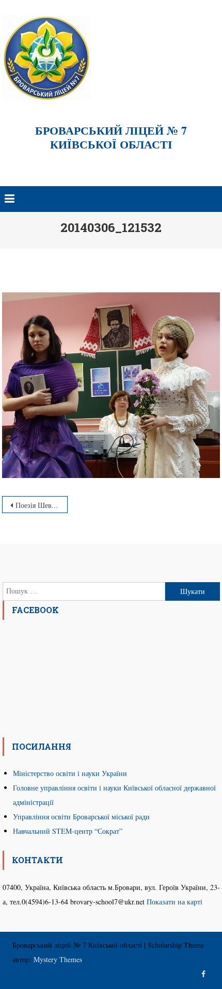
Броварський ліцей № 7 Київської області (111, 137)
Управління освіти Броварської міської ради (81, 816)
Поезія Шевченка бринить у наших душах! (41, 505)
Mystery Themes (58, 959)
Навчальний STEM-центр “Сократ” (67, 831)
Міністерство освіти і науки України (70, 773)
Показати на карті (174, 901)
